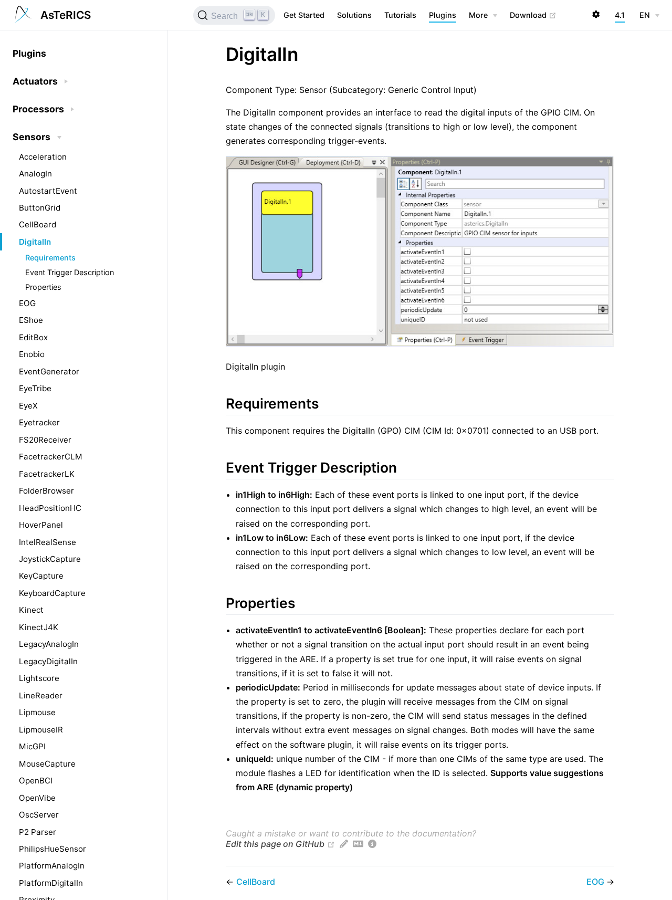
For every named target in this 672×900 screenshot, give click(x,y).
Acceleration (43, 157)
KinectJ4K (38, 627)
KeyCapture (41, 576)
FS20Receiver (45, 440)
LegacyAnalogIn (49, 644)
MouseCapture (47, 764)
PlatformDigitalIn (51, 883)
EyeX (28, 406)
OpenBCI (35, 781)
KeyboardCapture (52, 593)
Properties (43, 286)
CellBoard (37, 224)
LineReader (40, 695)
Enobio (32, 354)
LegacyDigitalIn (48, 661)
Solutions (354, 15)
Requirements (50, 257)
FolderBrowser (46, 491)
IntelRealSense (47, 542)
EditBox (33, 337)
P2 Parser (37, 832)
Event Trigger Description (69, 272)
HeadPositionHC (50, 508)
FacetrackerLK (47, 474)
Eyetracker (39, 422)
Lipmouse (37, 712)
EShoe (31, 320)
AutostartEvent (48, 191)
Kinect (31, 610)
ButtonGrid (39, 208)
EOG (27, 303)
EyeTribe (35, 388)
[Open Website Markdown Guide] (358, 844)
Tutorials (400, 15)
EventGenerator (49, 371)
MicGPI (32, 746)
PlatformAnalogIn (52, 866)
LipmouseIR (41, 730)
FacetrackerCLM (50, 457)
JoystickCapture (50, 559)
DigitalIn (35, 242)
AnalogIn (35, 174)
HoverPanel (41, 525)
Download (533, 14)
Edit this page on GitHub (275, 844)
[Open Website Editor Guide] (344, 844)
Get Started (304, 15)
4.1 (620, 15)
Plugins (442, 15)
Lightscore (39, 678)
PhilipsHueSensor (52, 849)
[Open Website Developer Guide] (372, 844)
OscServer (39, 815)
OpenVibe (37, 798)
